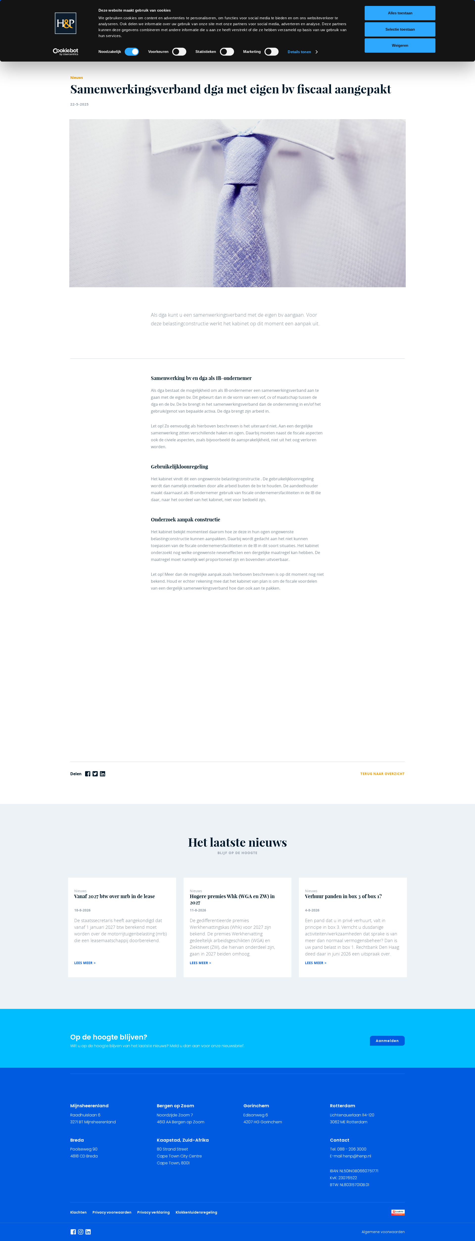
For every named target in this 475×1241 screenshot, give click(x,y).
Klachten (78, 1212)
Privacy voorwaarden (113, 1212)
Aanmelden (387, 1040)
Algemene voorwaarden (383, 1231)
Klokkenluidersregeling (196, 1212)
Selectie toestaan (400, 29)
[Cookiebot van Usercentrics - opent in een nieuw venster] (65, 52)
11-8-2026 (198, 910)
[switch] (179, 52)
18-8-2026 (82, 910)
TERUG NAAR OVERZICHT (382, 774)
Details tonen (299, 52)
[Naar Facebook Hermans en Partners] (73, 1232)
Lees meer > (85, 963)
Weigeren (400, 45)
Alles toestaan (400, 13)
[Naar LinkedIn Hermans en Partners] (88, 1232)
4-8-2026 (312, 910)
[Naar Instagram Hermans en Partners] (81, 1232)
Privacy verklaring (153, 1212)
